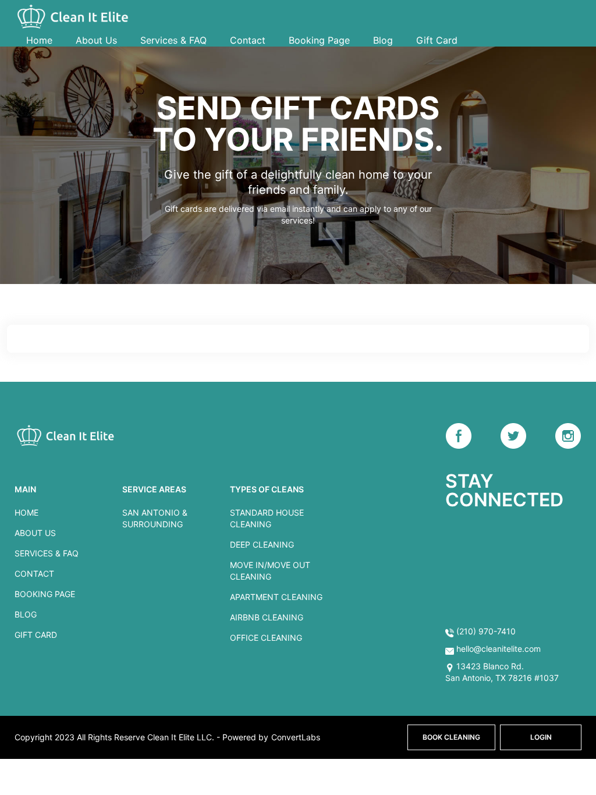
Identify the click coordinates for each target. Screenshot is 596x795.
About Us (96, 40)
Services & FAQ (173, 40)
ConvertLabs (295, 737)
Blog (383, 40)
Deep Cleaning (262, 544)
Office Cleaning (266, 638)
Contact (247, 40)
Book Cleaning (451, 737)
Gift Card (436, 40)
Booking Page (319, 40)
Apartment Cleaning (276, 597)
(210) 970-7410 (485, 631)
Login (541, 737)
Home (39, 40)
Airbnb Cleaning (266, 617)
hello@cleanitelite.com (498, 649)
